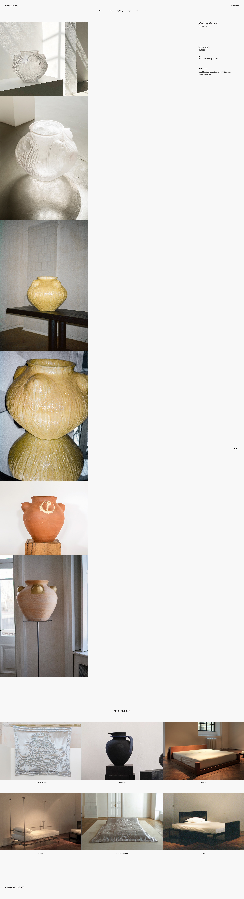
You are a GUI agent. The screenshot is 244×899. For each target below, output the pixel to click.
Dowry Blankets (40, 783)
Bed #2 (203, 853)
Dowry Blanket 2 (122, 853)
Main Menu (235, 5)
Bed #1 (203, 783)
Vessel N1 (122, 783)
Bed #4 (40, 853)
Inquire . (236, 448)
